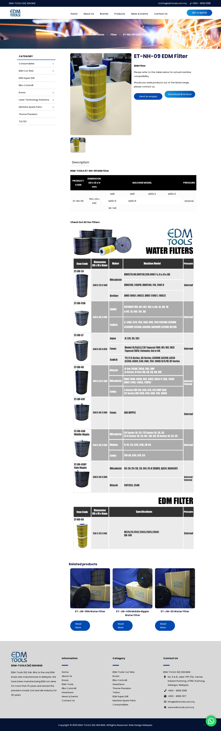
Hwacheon (68, 692)
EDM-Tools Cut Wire (124, 672)
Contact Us (68, 700)
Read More (78, 625)
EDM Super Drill (26, 78)
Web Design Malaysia (140, 725)
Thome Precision (28, 114)
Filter (113, 34)
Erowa (22, 92)
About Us (67, 676)
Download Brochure (180, 94)
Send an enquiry (148, 96)
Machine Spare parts (30, 106)
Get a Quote (199, 12)
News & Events (70, 696)
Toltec (116, 692)
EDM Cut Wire (26, 70)
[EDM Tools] (15, 13)
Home (77, 34)
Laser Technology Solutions (34, 99)
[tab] (80, 162)
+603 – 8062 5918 (201, 3)
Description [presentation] (80, 162)
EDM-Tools (67, 684)
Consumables (95, 34)
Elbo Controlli (26, 85)
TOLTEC (23, 121)
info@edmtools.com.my (174, 3)
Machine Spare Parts (124, 700)
